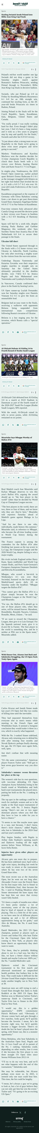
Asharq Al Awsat (7, 57)
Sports (3, 9)
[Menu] (1, 3)
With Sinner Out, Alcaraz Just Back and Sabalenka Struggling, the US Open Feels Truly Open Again (19, 655)
